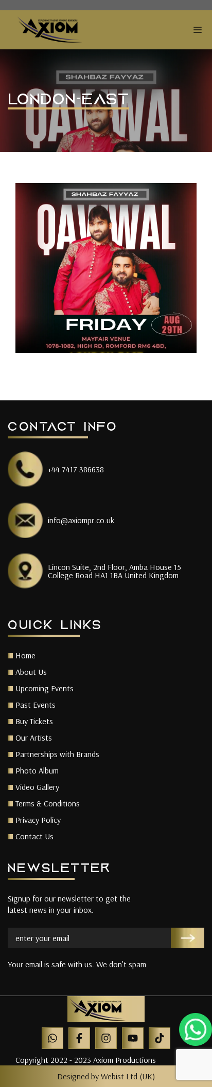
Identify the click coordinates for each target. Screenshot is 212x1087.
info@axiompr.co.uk (81, 520)
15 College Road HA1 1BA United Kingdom (114, 571)
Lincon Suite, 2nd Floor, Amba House (111, 567)
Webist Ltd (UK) (128, 1076)
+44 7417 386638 (76, 469)
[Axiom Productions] (50, 29)
